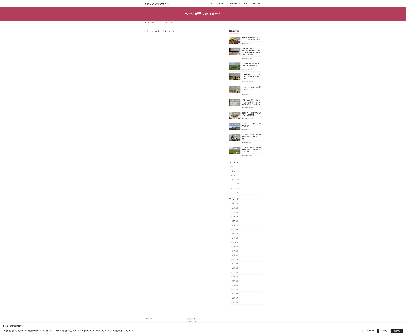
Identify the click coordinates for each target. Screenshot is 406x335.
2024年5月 (234, 238)
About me (149, 318)
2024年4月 (234, 242)
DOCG (233, 167)
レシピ (233, 171)
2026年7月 (234, 204)
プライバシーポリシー (192, 318)
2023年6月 (234, 277)
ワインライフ (235, 188)
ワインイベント (236, 184)
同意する (397, 331)
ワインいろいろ (236, 175)
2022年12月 (235, 294)
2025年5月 (234, 221)
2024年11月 (235, 225)
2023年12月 (235, 255)
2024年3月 (234, 246)
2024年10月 (235, 229)
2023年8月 (234, 272)
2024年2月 (234, 251)
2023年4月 (234, 285)
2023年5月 (234, 281)
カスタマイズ (370, 331)
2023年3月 (234, 289)
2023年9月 (234, 268)
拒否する (384, 331)
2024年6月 (234, 234)
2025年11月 (235, 216)
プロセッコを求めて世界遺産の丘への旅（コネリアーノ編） (251, 137)
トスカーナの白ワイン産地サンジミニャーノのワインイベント (251, 89)
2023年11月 (235, 259)
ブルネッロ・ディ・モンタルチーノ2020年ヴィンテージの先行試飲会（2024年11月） (252, 102)
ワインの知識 (235, 179)
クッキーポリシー (131, 331)
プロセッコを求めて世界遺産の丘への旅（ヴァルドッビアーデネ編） (251, 150)
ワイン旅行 (235, 192)
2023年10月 (235, 264)
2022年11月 (235, 298)
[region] (203, 329)
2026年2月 (234, 208)
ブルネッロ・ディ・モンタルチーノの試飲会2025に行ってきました (252, 76)
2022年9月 (234, 302)
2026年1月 (234, 212)
